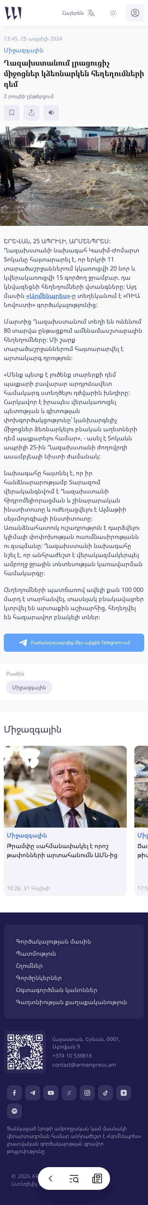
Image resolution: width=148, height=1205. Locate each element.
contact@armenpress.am (84, 1064)
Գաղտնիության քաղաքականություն (71, 1002)
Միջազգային (29, 687)
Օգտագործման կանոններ (57, 990)
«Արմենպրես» (48, 295)
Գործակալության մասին (53, 941)
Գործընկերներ (39, 977)
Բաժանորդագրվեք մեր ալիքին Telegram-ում (80, 642)
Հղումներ (29, 965)
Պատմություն (36, 953)
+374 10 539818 (72, 1055)
